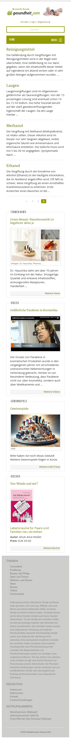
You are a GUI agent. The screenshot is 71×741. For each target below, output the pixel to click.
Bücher (13, 587)
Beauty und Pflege (19, 573)
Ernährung (15, 570)
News (13, 583)
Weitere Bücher (51, 548)
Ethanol (13, 166)
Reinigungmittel (20, 49)
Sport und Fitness (19, 576)
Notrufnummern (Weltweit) (23, 712)
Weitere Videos (52, 391)
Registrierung (44, 21)
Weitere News (52, 293)
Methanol (14, 126)
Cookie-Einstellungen (21, 700)
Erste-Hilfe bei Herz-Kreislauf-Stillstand (30, 718)
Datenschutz (16, 693)
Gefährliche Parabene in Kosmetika (33, 310)
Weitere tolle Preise (49, 466)
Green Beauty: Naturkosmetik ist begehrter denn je (32, 221)
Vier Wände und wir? (24, 484)
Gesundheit (16, 566)
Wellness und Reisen (21, 580)
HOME (12, 39)
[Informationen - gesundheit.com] (35, 11)
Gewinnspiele (19, 408)
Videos (13, 590)
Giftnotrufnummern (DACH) (24, 715)
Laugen (12, 85)
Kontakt (24, 21)
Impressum (16, 689)
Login (33, 21)
